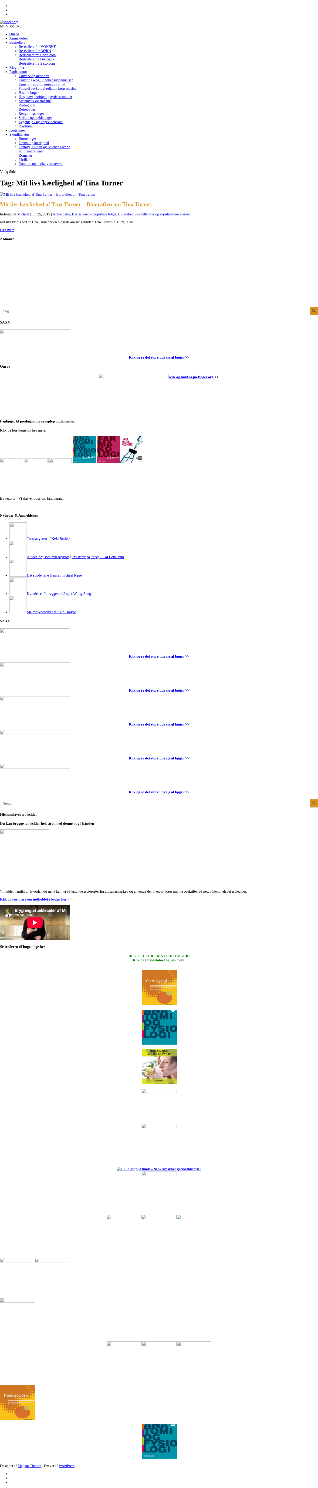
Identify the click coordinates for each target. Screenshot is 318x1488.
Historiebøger (29, 93)
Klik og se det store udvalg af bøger (156, 357)
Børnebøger (27, 139)
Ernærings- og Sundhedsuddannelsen (46, 80)
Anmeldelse (61, 214)
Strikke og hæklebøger (35, 118)
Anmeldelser (18, 38)
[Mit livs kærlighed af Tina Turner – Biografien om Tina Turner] (47, 194)
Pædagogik (27, 105)
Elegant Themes (29, 1466)
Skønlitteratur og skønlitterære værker (162, 214)
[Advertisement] (35, 277)
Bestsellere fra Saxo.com (37, 63)
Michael (23, 214)
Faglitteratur (18, 72)
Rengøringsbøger (31, 113)
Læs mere (7, 230)
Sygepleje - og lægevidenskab (41, 122)
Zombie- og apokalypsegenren (41, 164)
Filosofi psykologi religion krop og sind (48, 88)
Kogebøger (17, 130)
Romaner (25, 155)
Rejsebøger (27, 109)
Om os (14, 34)
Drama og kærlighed (34, 143)
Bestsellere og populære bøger (94, 214)
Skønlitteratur (19, 134)
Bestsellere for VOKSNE (37, 47)
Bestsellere (17, 42)
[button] (11, 26)
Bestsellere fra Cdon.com (37, 55)
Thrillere (25, 160)
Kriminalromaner (31, 151)
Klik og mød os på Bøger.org (191, 377)
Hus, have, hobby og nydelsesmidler (45, 97)
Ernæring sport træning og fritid (42, 84)
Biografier (16, 67)
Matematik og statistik (35, 101)
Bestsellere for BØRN (35, 51)
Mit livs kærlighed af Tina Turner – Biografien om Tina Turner (76, 204)
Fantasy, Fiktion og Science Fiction (44, 147)
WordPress (66, 1466)
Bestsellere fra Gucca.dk (36, 59)
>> (186, 357)
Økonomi (26, 126)
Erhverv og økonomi (34, 76)
